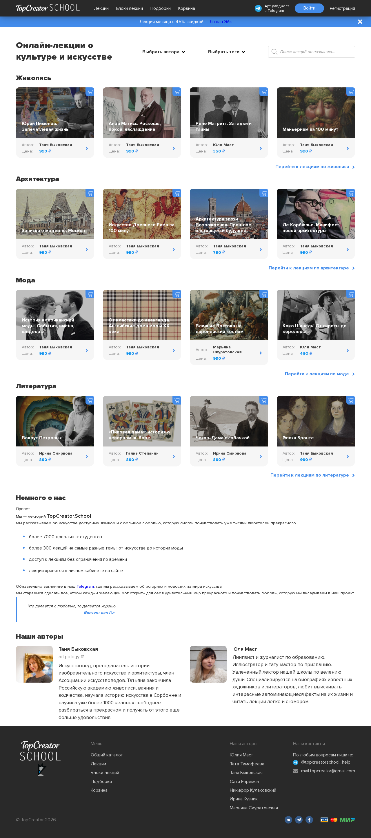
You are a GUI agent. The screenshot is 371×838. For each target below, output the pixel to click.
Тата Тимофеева (247, 764)
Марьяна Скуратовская (254, 808)
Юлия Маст (241, 755)
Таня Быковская (246, 772)
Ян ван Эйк (221, 22)
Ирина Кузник (244, 799)
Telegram (276, 10)
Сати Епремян (244, 781)
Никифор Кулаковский (253, 790)
